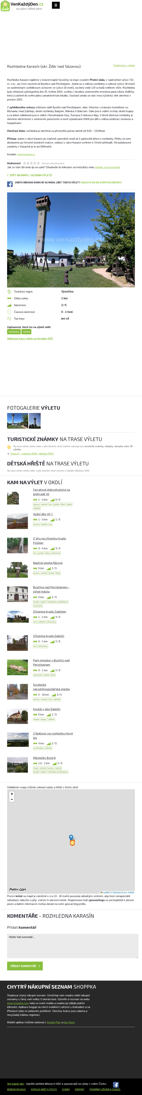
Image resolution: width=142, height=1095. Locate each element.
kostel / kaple (40, 602)
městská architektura (58, 602)
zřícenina (56, 553)
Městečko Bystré (44, 757)
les (50, 504)
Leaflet (106, 892)
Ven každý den (15, 1083)
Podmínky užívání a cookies (105, 1089)
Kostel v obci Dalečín (46, 709)
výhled (26, 331)
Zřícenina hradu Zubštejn (49, 611)
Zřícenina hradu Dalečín (48, 636)
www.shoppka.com (18, 1003)
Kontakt (79, 1089)
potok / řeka (59, 504)
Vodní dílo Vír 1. (43, 514)
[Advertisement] (71, 39)
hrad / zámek (40, 768)
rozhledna (13, 331)
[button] (71, 838)
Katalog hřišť (39, 1089)
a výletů (52, 1089)
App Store (68, 1022)
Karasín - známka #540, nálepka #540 (32, 453)
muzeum (38, 606)
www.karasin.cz (26, 154)
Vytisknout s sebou (124, 65)
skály (69, 504)
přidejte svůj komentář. (108, 167)
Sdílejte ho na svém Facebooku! (101, 182)
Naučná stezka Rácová (48, 562)
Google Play (54, 1022)
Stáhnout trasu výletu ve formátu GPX (30, 338)
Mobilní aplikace (16, 1089)
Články (66, 1089)
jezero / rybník (40, 504)
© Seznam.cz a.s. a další (122, 892)
